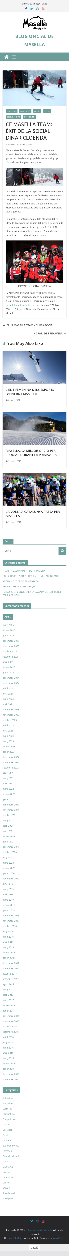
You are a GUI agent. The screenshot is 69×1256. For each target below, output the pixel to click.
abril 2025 (8, 661)
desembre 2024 (11, 677)
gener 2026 (9, 635)
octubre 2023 (10, 720)
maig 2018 (8, 936)
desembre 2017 (11, 963)
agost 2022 (8, 772)
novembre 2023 (11, 714)
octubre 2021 (10, 815)
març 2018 (8, 947)
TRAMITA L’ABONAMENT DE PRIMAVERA (24, 570)
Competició (25, 111)
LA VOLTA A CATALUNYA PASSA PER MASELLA (33, 513)
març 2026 (8, 624)
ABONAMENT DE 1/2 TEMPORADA (21, 581)
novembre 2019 (11, 878)
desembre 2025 (11, 640)
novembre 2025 (11, 646)
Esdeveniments (13, 117)
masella (11, 144)
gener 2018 (9, 957)
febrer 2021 (9, 836)
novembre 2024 (11, 683)
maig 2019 (8, 889)
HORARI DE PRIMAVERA (48, 333)
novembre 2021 (11, 809)
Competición (9, 1119)
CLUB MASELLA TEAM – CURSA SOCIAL (30, 325)
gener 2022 (9, 799)
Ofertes (7, 1182)
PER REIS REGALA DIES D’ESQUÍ (19, 586)
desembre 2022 (11, 757)
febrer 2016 (9, 1063)
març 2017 (8, 1000)
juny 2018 (8, 931)
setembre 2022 (11, 767)
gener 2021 (9, 841)
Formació (7, 1150)
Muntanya (8, 1166)
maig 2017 (8, 989)
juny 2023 (8, 730)
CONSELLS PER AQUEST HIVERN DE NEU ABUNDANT (30, 575)
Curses (37, 111)
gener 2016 (9, 1068)
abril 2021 (8, 825)
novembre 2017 (11, 968)
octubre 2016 (10, 1026)
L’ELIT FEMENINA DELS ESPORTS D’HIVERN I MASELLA (30, 391)
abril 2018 (8, 941)
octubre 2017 (10, 973)
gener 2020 (9, 873)
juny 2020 (8, 857)
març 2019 (8, 899)
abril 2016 (8, 1052)
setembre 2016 (11, 1031)
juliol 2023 (8, 725)
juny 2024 (8, 693)
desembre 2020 (11, 846)
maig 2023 (8, 735)
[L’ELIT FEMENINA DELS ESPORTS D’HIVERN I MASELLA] (34, 353)
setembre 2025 (11, 656)
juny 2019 (8, 883)
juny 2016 (8, 1042)
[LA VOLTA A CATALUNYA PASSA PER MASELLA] (34, 475)
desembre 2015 (11, 1074)
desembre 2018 (11, 915)
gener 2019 (9, 910)
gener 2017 (9, 1010)
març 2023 (8, 741)
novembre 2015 (11, 1079)
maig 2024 (8, 698)
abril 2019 (8, 894)
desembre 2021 (11, 804)
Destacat (7, 1129)
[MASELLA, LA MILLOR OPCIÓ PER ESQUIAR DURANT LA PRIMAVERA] (34, 414)
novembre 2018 (11, 920)
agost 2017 (8, 984)
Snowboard (29, 117)
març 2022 (8, 788)
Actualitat (11, 111)
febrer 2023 (9, 746)
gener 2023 (9, 751)
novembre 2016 (11, 1021)
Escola (47, 111)
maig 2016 (8, 1047)
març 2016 (8, 1058)
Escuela (7, 1140)
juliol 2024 (8, 688)
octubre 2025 (10, 651)
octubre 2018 (10, 926)
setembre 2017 (11, 978)
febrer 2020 (9, 868)
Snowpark (8, 1198)
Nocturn (7, 1172)
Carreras (7, 1108)
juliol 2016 (8, 1037)
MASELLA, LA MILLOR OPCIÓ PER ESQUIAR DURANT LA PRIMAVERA (31, 452)
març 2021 (8, 831)
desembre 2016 (11, 1015)
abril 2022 (8, 783)
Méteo (6, 1161)
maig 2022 (8, 778)
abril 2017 (8, 994)
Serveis (6, 1187)
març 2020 (8, 862)
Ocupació (8, 1177)
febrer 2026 (9, 630)
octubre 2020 (10, 852)
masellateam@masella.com (20, 305)
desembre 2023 (11, 709)
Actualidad (8, 1098)
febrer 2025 (9, 667)
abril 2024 (8, 704)
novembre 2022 (11, 762)
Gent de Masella (11, 1156)
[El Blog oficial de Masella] (6, 57)
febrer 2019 (9, 904)
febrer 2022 (9, 794)
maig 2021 (8, 820)
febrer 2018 (9, 952)
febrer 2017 (9, 1005)
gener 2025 (9, 672)
